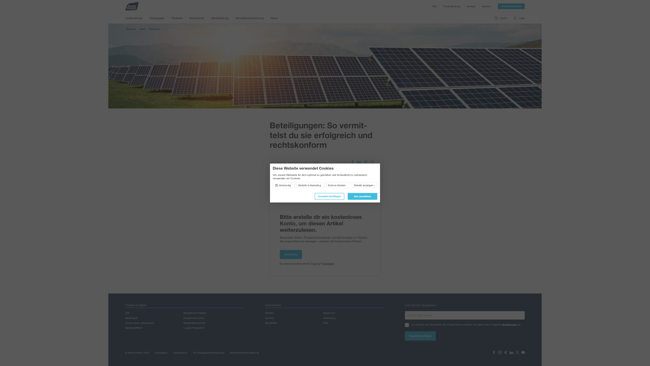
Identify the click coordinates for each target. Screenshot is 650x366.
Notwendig (285, 185)
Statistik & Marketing (309, 185)
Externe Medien (337, 185)
